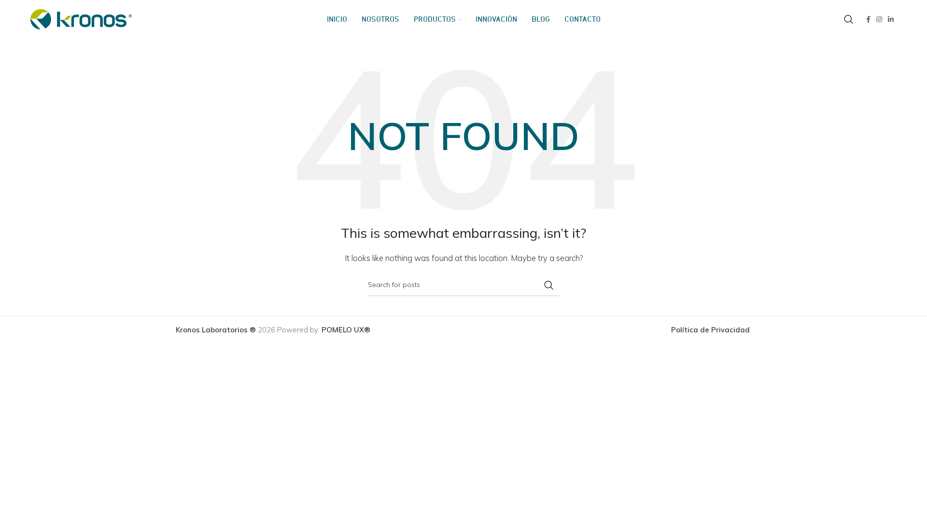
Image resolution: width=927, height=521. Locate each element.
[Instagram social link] (879, 19)
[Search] (848, 19)
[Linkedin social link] (891, 19)
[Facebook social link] (868, 19)
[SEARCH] (549, 285)
